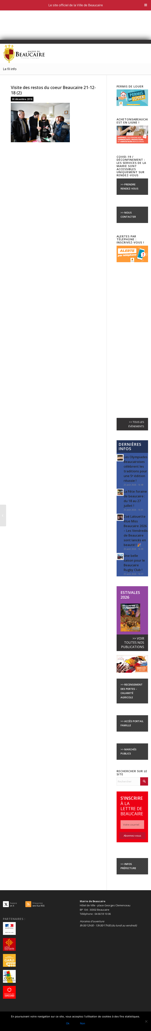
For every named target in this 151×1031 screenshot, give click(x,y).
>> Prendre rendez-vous (129, 186)
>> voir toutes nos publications (132, 642)
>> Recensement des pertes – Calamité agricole (132, 691)
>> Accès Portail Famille (132, 723)
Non (82, 1023)
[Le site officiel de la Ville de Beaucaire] (24, 53)
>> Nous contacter (128, 214)
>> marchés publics (128, 751)
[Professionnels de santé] (3, 515)
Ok (67, 1023)
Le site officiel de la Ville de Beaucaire (75, 5)
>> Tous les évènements (136, 424)
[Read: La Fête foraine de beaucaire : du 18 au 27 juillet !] (120, 492)
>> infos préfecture (128, 866)
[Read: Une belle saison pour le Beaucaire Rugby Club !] (120, 556)
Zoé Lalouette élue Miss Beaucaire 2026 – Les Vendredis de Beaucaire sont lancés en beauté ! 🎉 (136, 530)
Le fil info (10, 69)
